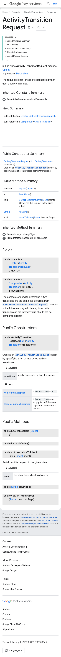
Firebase (7, 619)
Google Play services (33, 12)
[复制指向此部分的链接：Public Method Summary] (41, 181)
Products (16, 12)
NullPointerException (14, 392)
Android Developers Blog (15, 547)
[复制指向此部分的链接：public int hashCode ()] (32, 443)
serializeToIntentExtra (30, 200)
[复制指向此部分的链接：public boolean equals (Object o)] (14, 435)
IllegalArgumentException (17, 404)
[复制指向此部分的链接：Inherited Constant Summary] (47, 93)
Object (6, 69)
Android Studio (10, 584)
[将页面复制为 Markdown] (39, 27)
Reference (51, 12)
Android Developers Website (16, 565)
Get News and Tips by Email (16, 552)
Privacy (15, 642)
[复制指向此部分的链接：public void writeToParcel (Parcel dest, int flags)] (12, 503)
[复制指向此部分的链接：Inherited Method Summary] (45, 228)
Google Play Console (13, 589)
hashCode (24, 194)
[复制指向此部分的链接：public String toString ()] (34, 487)
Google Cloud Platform (14, 624)
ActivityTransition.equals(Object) (25, 304)
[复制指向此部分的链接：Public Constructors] (40, 328)
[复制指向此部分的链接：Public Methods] (32, 422)
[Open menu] (5, 4)
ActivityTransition (42, 121)
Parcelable (22, 73)
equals (22, 188)
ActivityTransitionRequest (42, 116)
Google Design (10, 570)
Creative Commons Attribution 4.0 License (38, 517)
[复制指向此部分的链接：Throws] (16, 384)
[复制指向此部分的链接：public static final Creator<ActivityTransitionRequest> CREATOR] (23, 271)
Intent (45, 200)
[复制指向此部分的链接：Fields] (16, 250)
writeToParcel (26, 217)
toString (23, 212)
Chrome (6, 614)
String (7, 212)
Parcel (37, 217)
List (31, 161)
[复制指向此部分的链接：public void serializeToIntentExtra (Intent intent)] (34, 456)
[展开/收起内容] (16, 37)
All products (8, 629)
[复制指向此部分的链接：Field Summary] (27, 109)
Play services (31, 4)
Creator (24, 116)
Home (5, 12)
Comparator (27, 121)
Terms (6, 642)
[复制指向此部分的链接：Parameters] (20, 368)
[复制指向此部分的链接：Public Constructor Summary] (47, 154)
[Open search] (48, 4)
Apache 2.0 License (49, 520)
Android (6, 609)
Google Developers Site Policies (34, 523)
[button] (25, 99)
